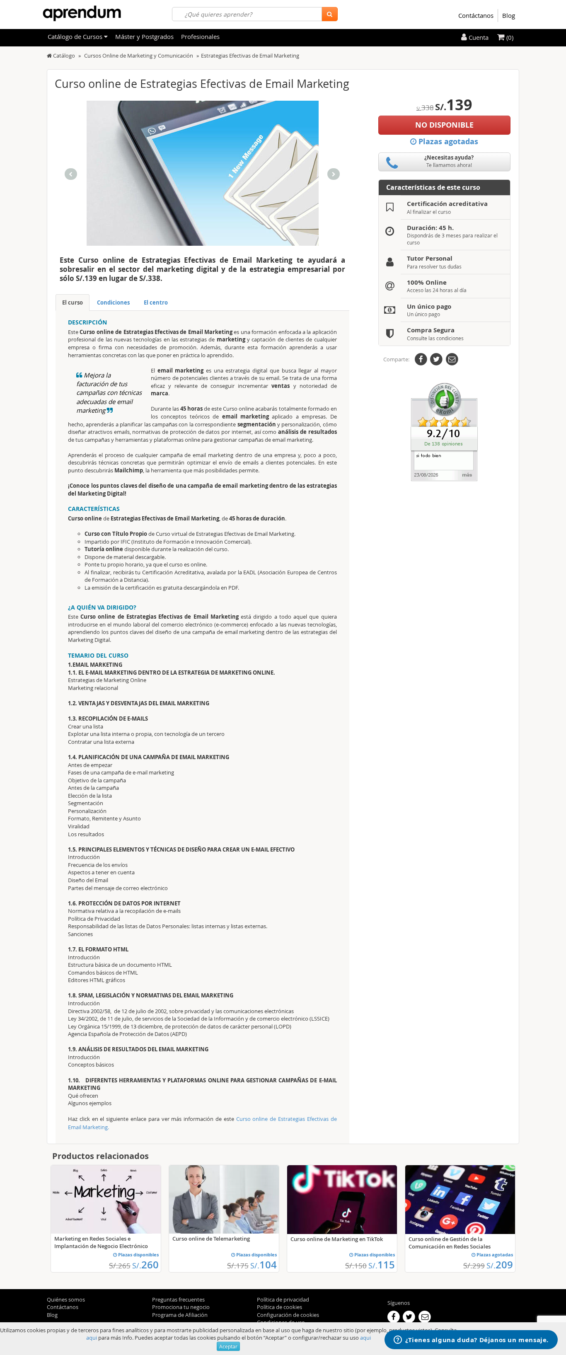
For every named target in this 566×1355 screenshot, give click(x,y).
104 (263, 1264)
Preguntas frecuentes (178, 1299)
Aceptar (228, 1346)
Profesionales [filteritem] (200, 36)
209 (499, 1264)
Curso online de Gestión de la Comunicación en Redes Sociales (450, 1242)
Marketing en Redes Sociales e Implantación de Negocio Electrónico (101, 1242)
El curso (72, 302)
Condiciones (113, 302)
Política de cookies (279, 1307)
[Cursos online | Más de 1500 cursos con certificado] (81, 13)
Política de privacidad (283, 1299)
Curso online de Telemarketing (211, 1238)
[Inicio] (49, 55)
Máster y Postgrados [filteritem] (144, 36)
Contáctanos (475, 15)
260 (145, 1264)
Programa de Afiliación (180, 1315)
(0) (509, 37)
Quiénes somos (66, 1299)
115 (381, 1264)
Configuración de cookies (288, 1315)
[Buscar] (330, 14)
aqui (91, 1337)
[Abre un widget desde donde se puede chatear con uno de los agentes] (471, 1340)
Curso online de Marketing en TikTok (336, 1239)
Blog (508, 15)
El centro (156, 302)
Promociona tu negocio (181, 1307)
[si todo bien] (444, 431)
